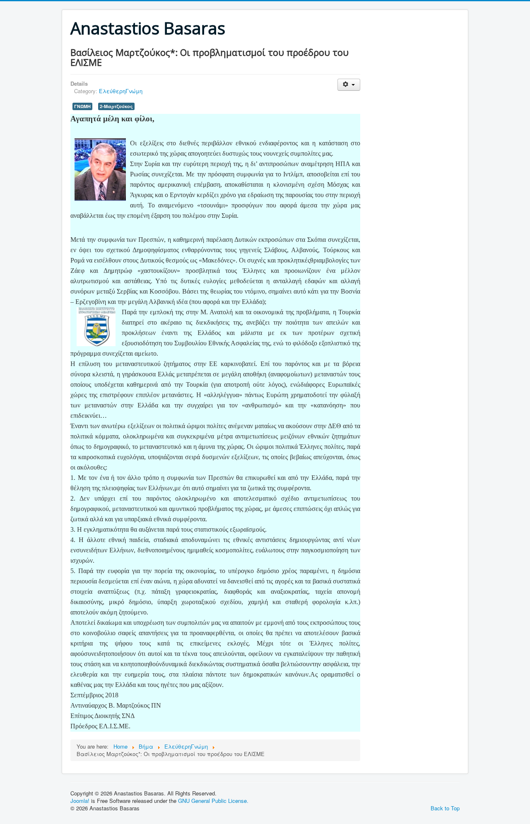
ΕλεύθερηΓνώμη (120, 91)
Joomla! (79, 801)
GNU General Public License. (213, 801)
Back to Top (445, 808)
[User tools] (348, 85)
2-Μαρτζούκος (116, 106)
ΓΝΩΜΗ (82, 106)
